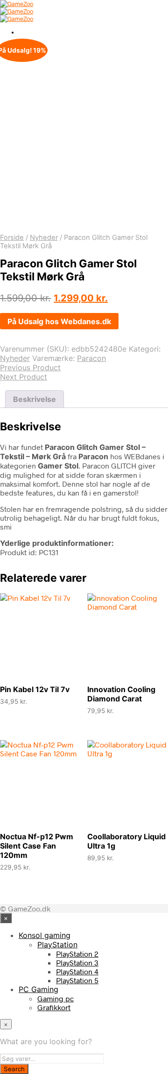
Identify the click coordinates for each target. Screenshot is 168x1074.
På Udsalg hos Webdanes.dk (59, 321)
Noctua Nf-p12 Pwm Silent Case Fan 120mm (36, 846)
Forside (12, 237)
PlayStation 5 (77, 980)
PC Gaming (38, 989)
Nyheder (44, 237)
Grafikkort (53, 1007)
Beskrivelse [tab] (34, 399)
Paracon (91, 358)
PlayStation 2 (77, 953)
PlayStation (57, 944)
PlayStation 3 (77, 962)
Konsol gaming (44, 935)
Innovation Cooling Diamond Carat (121, 694)
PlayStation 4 (77, 971)
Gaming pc (55, 998)
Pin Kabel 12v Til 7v (35, 689)
